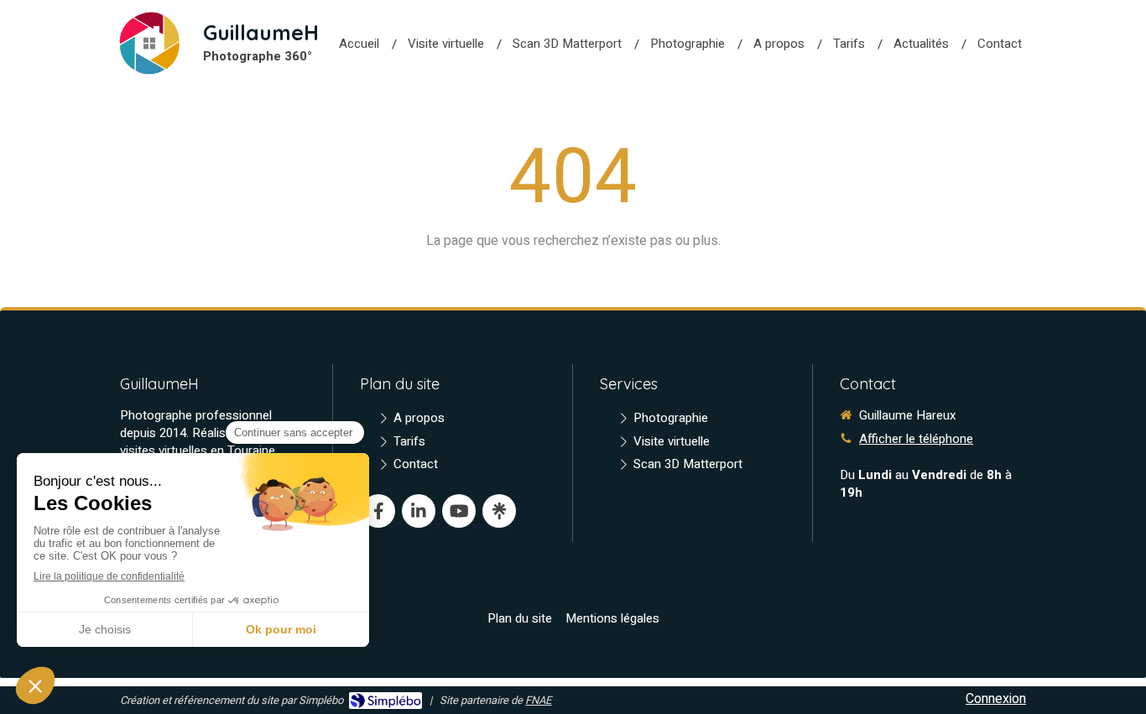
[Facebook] (378, 511)
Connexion (996, 699)
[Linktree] (499, 511)
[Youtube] (459, 511)
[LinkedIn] (418, 511)
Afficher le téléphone (916, 439)
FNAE (538, 700)
